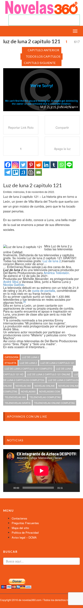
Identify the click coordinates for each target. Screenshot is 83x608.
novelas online (44, 385)
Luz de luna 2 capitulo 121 (57, 362)
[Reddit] (38, 164)
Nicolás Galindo (13, 285)
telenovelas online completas (54, 402)
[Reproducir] (9, 488)
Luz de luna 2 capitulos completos (40, 377)
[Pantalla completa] (74, 488)
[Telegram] (7, 172)
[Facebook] (7, 164)
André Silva (11, 282)
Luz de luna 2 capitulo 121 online (48, 374)
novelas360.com (49, 391)
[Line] (69, 164)
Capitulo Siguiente (40, 63)
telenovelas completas (45, 397)
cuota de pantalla (43, 290)
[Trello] (15, 172)
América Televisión (56, 273)
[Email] (38, 172)
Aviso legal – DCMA (24, 537)
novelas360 (28, 391)
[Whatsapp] (61, 164)
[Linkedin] (46, 164)
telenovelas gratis (17, 402)
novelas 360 (23, 385)
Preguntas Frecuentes (25, 523)
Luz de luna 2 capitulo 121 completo (28, 368)
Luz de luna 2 (52, 261)
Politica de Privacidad (25, 532)
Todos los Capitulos (43, 56)
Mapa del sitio (20, 528)
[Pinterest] (30, 164)
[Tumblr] (53, 164)
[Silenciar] (67, 488)
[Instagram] (15, 164)
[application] (41, 470)
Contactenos (19, 518)
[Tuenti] (23, 172)
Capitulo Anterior (43, 50)
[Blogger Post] (30, 172)
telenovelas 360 (15, 397)
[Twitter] (23, 164)
